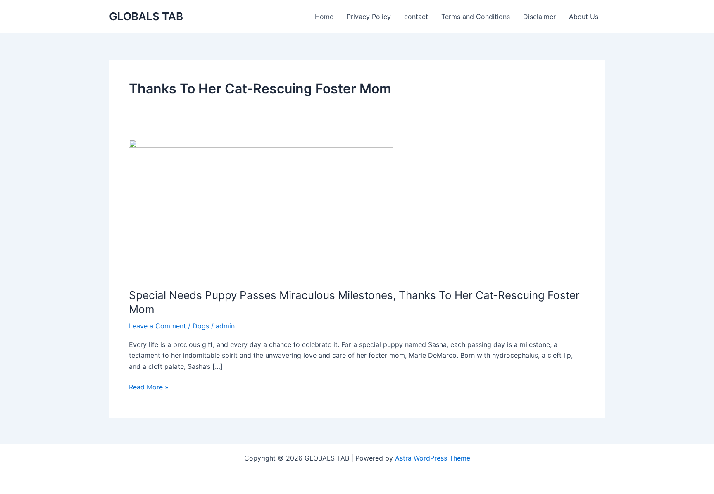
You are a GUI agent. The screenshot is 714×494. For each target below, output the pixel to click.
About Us (583, 16)
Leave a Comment (157, 326)
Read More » (149, 387)
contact (416, 16)
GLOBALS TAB (146, 16)
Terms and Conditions (475, 16)
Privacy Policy (369, 16)
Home (324, 16)
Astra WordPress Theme (432, 458)
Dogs (201, 326)
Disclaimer (539, 16)
